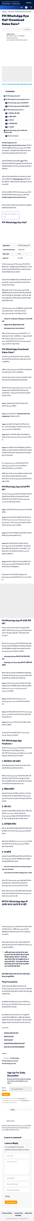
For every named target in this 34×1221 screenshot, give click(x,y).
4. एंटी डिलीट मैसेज (12, 123)
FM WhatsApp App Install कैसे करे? (18, 103)
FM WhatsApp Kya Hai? (12, 96)
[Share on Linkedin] (9, 29)
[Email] (26, 1109)
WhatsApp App (18, 179)
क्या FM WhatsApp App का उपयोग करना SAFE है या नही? (15, 131)
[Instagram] (29, 1121)
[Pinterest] (31, 1121)
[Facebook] (25, 1121)
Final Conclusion (13, 136)
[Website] (23, 1121)
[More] (18, 29)
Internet (22, 36)
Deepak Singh (11, 34)
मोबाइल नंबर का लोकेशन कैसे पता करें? (14, 325)
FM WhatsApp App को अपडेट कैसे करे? (18, 106)
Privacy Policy (6, 3)
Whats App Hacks (12, 38)
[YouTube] (27, 1121)
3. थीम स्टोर (11, 120)
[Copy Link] (15, 29)
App (21, 161)
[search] (18, 7)
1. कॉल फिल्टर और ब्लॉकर (14, 113)
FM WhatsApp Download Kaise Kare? (18, 99)
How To (16, 36)
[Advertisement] (17, 74)
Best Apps (10, 36)
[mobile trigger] (30, 7)
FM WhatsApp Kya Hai (9, 1063)
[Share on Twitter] (6, 29)
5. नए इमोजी (11, 127)
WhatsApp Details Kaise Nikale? (14, 328)
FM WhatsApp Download (10, 1061)
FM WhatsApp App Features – (15, 110)
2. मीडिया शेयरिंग (12, 116)
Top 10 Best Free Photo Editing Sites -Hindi (18, 873)
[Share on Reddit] (12, 29)
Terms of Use (16, 3)
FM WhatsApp (14, 1058)
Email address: (4, 1089)
